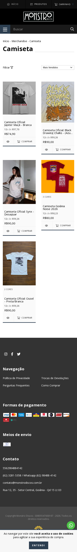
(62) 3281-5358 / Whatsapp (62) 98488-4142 (29, 475)
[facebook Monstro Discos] (12, 354)
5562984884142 (12, 468)
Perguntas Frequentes (16, 385)
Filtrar (6, 67)
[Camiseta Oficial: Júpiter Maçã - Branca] (8, 141)
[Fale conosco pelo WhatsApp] (71, 525)
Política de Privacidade (16, 378)
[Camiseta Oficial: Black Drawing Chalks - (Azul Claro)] (46, 149)
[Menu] (5, 29)
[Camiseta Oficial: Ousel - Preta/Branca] (8, 318)
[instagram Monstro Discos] (6, 354)
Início (6, 41)
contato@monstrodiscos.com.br (22, 482)
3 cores (47, 197)
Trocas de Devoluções (55, 378)
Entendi (38, 545)
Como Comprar (50, 385)
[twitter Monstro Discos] (19, 354)
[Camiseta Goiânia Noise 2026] (46, 225)
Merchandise (19, 41)
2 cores (8, 289)
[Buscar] (72, 29)
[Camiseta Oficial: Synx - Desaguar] (8, 231)
